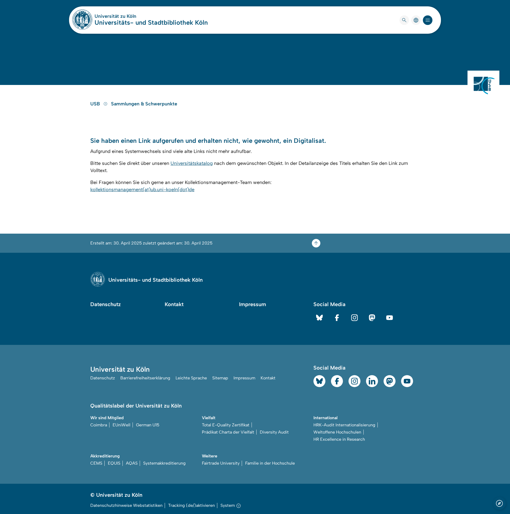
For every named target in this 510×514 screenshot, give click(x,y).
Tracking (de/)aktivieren (191, 505)
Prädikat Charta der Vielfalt (228, 432)
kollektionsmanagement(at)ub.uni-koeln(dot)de (142, 189)
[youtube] (390, 318)
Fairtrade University (221, 463)
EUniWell (121, 424)
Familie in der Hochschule (270, 463)
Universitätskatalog (192, 163)
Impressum (252, 304)
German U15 (147, 424)
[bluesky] (319, 318)
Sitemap (220, 377)
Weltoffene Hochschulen (337, 432)
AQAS (132, 463)
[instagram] (354, 318)
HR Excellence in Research (339, 439)
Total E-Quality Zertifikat (225, 424)
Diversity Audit (274, 432)
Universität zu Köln (131, 16)
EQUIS (114, 463)
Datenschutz (105, 304)
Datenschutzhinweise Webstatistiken (126, 505)
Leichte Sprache (191, 377)
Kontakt (174, 304)
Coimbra (98, 424)
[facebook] (337, 318)
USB (95, 104)
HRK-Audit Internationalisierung (344, 424)
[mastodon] (372, 318)
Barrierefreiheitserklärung (145, 377)
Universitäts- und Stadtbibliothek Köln (151, 22)
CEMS (96, 463)
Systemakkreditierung (164, 463)
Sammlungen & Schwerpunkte (144, 104)
